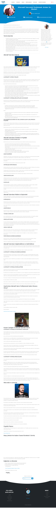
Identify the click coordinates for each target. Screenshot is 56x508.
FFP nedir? (46, 47)
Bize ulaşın (35, 2)
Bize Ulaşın (47, 497)
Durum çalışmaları (28, 2)
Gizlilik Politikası (10, 498)
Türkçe (28, 488)
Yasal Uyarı (9, 499)
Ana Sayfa (47, 492)
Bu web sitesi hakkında (42, 2)
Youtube (10, 494)
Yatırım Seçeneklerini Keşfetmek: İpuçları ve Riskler (12, 468)
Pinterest (10, 495)
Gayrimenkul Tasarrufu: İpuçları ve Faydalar (10, 311)
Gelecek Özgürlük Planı (7, 433)
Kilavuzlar (18, 2)
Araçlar (23, 2)
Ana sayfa (13, 2)
